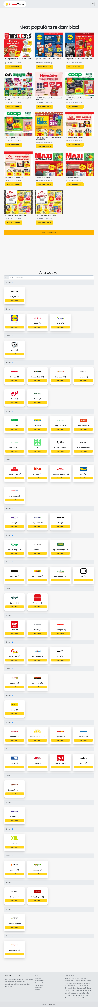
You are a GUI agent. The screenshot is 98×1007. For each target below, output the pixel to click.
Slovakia (68, 988)
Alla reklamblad (49, 232)
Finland (79, 990)
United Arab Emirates (84, 988)
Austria (89, 980)
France (72, 983)
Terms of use (39, 985)
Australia (68, 998)
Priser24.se (52, 1004)
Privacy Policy (39, 980)
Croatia (76, 978)
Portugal (68, 985)
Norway (74, 990)
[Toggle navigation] (93, 4)
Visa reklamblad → (13, 67)
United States (75, 995)
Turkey (67, 978)
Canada (86, 993)
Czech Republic (83, 985)
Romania (79, 993)
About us (38, 978)
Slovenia (74, 985)
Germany (77, 980)
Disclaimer (38, 987)
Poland (73, 988)
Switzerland (84, 978)
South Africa (82, 998)
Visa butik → (14, 300)
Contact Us (38, 990)
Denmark (68, 990)
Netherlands (85, 983)
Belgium (78, 983)
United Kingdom (70, 993)
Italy (90, 990)
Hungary (86, 990)
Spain (72, 978)
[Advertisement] (49, 17)
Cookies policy (39, 983)
